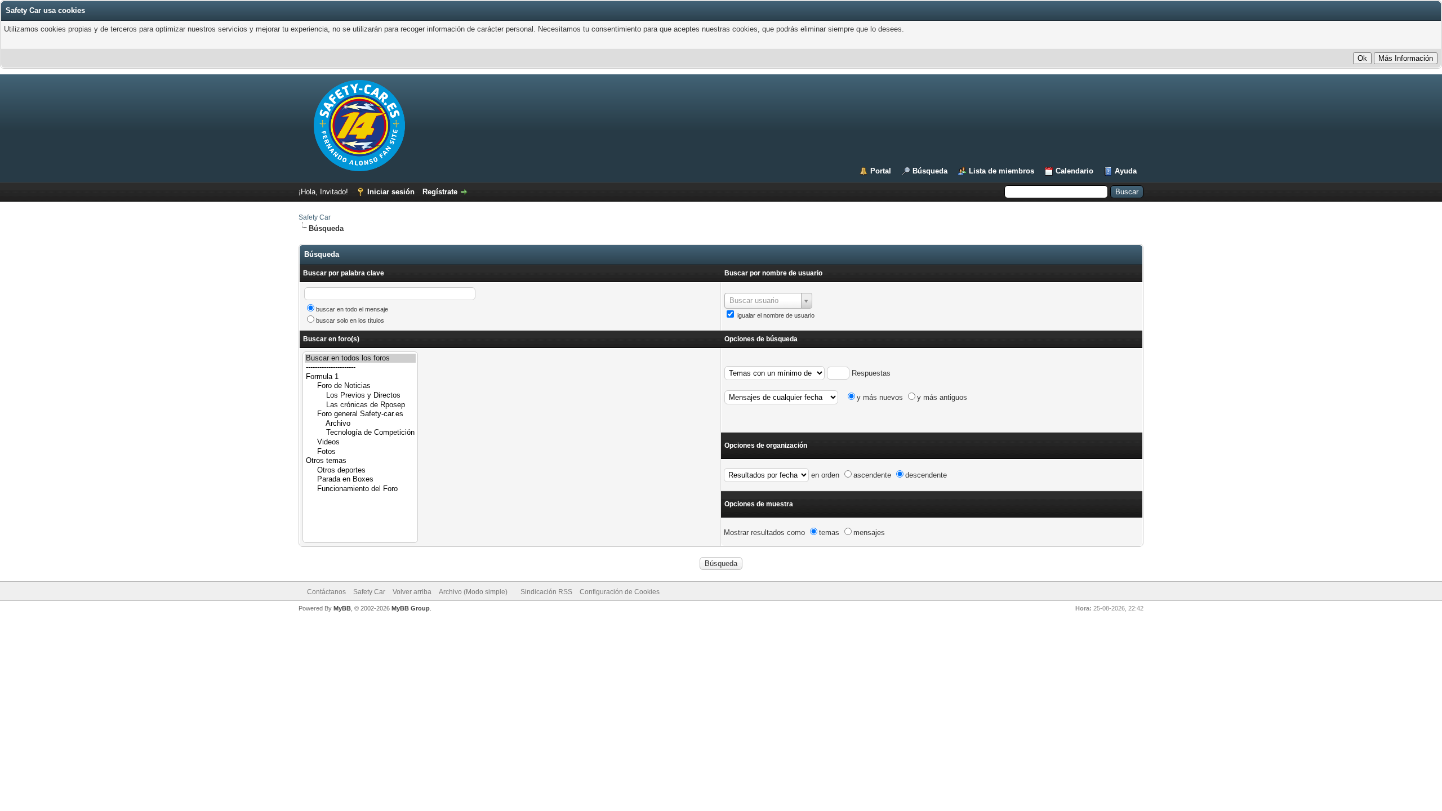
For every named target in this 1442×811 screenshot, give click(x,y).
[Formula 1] (360, 377)
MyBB (342, 608)
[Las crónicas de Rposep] (360, 405)
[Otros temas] (360, 461)
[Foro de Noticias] (360, 386)
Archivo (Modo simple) (473, 592)
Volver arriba (412, 592)
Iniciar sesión (391, 192)
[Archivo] (360, 424)
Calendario (1074, 171)
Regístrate (439, 192)
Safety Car (315, 217)
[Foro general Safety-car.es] (360, 414)
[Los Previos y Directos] (360, 395)
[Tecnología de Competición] (360, 433)
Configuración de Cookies (620, 592)
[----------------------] (360, 367)
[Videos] (360, 442)
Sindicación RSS (546, 592)
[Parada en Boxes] (360, 479)
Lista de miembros (1001, 171)
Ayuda (1126, 171)
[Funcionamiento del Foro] (360, 489)
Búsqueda (930, 171)
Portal (880, 171)
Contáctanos (326, 592)
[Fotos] (360, 452)
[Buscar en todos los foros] (360, 358)
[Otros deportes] (360, 470)
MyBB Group (410, 608)
